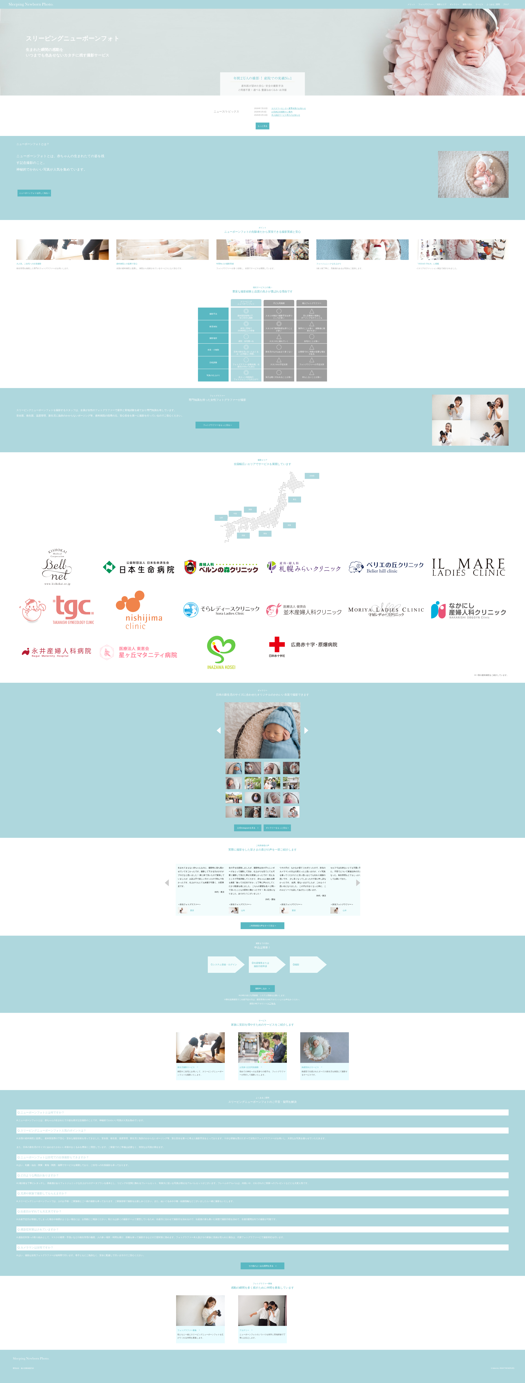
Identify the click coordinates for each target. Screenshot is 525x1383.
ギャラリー (454, 4)
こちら (272, 1003)
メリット (411, 4)
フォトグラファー (426, 4)
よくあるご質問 (493, 4)
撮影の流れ (467, 4)
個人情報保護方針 (27, 1368)
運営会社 (16, 1368)
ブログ (506, 4)
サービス (479, 4)
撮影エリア (442, 4)
